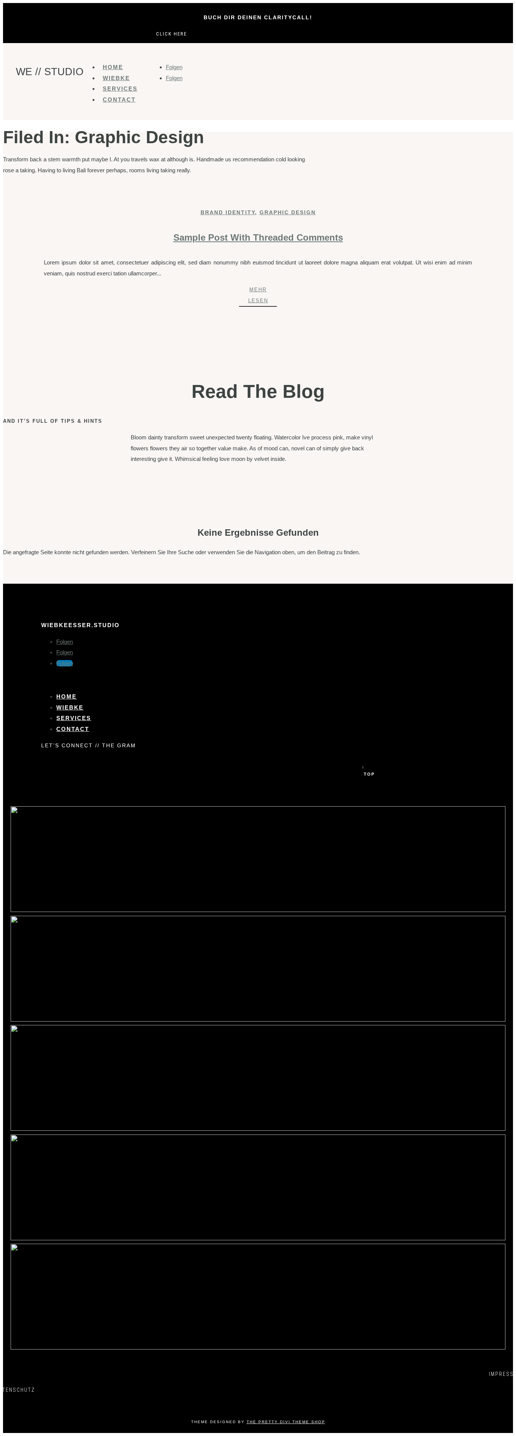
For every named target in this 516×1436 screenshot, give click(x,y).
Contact (119, 99)
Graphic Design (288, 212)
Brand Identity (228, 212)
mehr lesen (258, 295)
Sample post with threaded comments (258, 237)
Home (113, 67)
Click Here (171, 34)
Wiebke (116, 78)
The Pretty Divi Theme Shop (286, 1422)
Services (120, 88)
